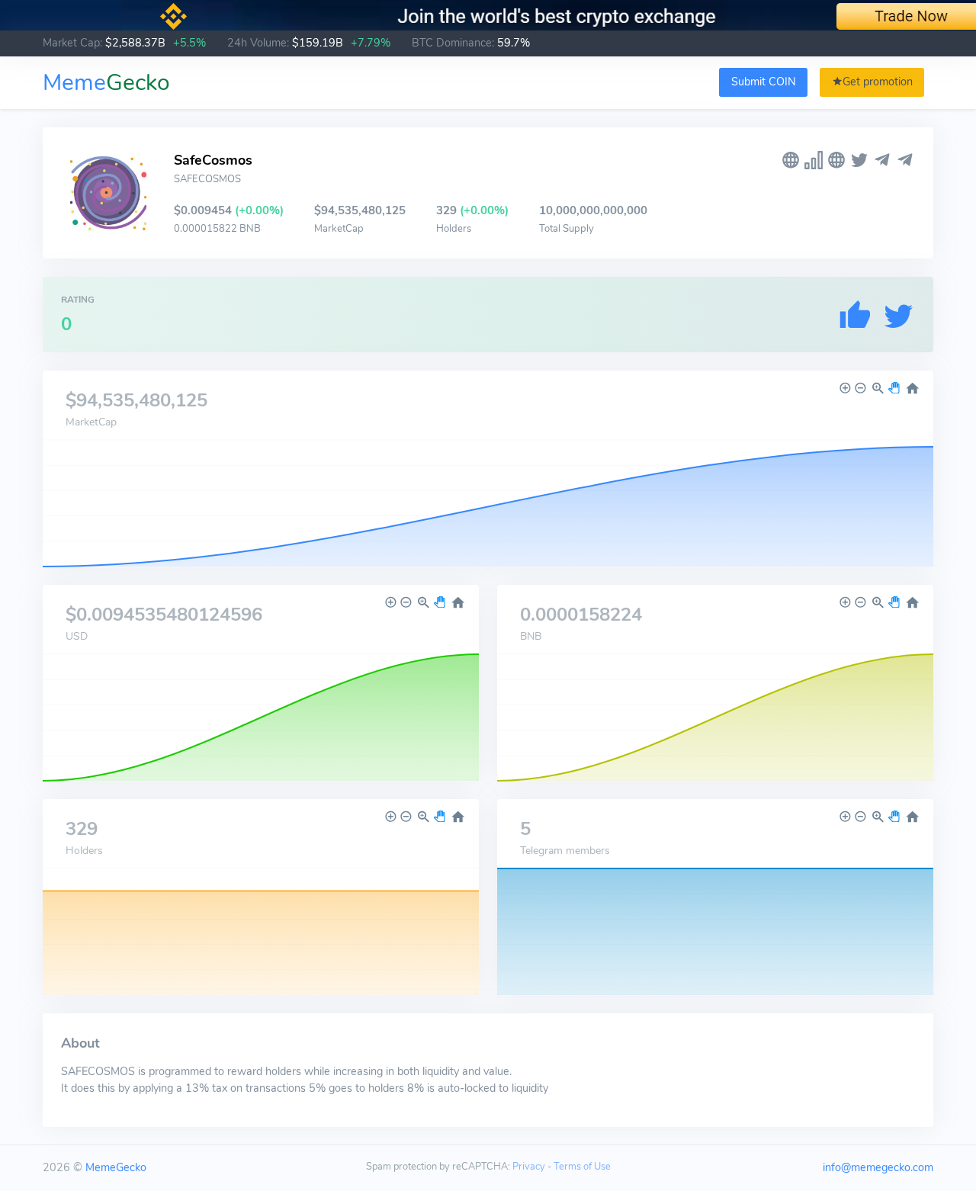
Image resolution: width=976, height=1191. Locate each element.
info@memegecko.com (878, 1167)
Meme (106, 82)
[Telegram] (882, 160)
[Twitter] (859, 160)
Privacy (528, 1166)
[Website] (791, 160)
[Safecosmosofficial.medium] (836, 160)
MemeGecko (115, 1167)
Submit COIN (763, 81)
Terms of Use (582, 1166)
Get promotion (878, 81)
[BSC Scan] (814, 160)
